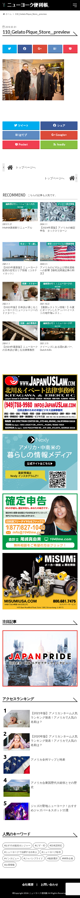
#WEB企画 (67, 858)
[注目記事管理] (40, 687)
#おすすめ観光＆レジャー (17, 845)
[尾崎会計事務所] (40, 547)
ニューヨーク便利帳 (38, 893)
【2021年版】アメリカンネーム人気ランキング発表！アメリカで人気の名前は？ (54, 717)
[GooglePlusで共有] (40, 49)
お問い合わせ (49, 884)
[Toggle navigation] (75, 5)
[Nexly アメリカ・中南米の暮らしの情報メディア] (40, 488)
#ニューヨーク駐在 (51, 852)
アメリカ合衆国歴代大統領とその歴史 (54, 785)
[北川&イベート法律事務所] (40, 428)
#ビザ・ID (40, 845)
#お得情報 (9, 864)
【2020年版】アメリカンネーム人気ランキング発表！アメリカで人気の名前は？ (54, 741)
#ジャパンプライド (33, 858)
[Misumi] (40, 607)
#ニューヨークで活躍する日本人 (20, 852)
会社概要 (28, 884)
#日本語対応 (56, 845)
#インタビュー (11, 858)
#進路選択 (52, 858)
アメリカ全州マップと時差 (48, 759)
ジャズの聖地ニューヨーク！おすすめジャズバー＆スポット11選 (54, 808)
